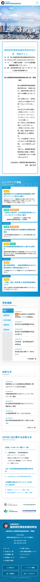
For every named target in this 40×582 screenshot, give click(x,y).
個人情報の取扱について (28, 551)
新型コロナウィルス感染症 (16, 455)
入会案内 (11, 573)
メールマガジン (30, 573)
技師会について (10, 557)
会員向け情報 (9, 560)
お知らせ (11, 568)
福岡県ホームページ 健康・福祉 (18, 490)
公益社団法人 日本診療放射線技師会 (19, 476)
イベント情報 (30, 568)
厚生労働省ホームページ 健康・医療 (19, 492)
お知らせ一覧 (31, 427)
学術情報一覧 (32, 359)
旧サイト (24, 557)
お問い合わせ (25, 548)
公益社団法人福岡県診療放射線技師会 (11, 3)
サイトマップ (25, 554)
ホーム (7, 548)
